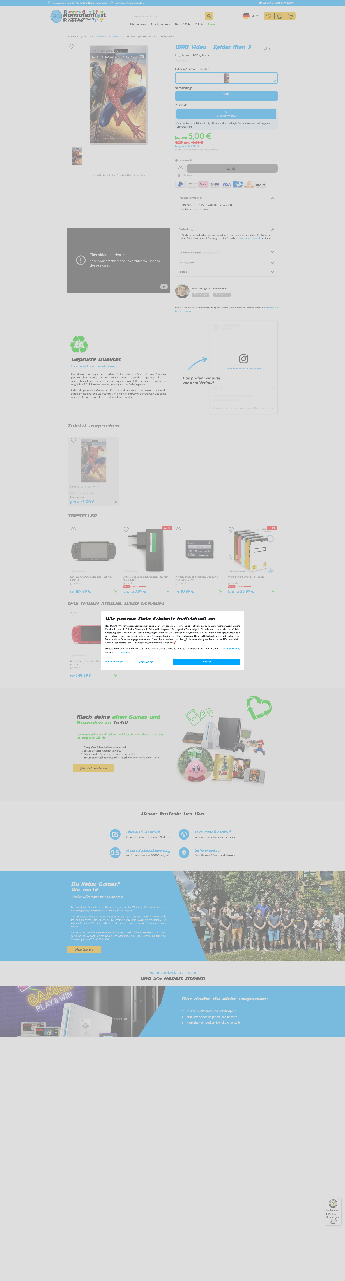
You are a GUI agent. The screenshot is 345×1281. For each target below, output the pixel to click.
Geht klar (206, 661)
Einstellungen (146, 661)
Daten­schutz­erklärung (229, 648)
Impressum (124, 652)
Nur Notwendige (114, 661)
